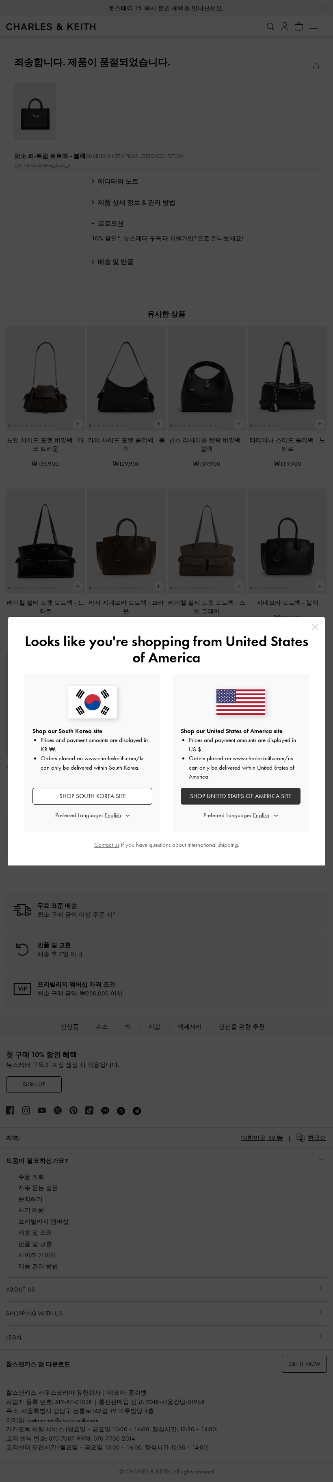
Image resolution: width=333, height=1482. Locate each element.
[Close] (315, 627)
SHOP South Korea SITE (92, 796)
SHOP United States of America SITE (240, 796)
